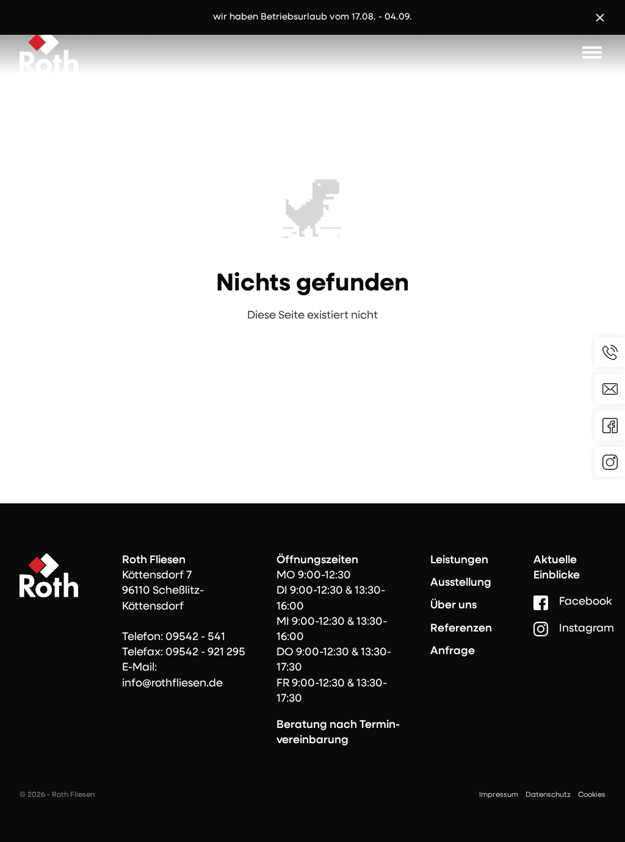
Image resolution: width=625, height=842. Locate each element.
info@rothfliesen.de (172, 683)
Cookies (591, 795)
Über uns (453, 605)
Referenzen (461, 629)
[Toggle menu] (592, 52)
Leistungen (459, 560)
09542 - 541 (195, 637)
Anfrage (452, 651)
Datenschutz (548, 795)
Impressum (498, 795)
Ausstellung (460, 583)
